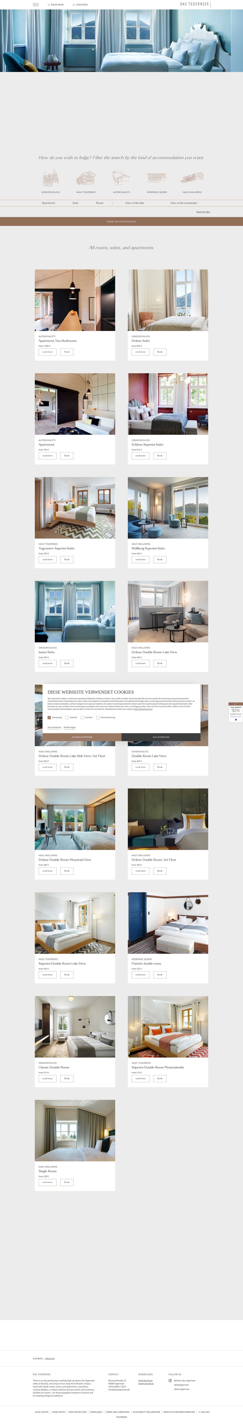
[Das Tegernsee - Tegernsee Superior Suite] (75, 508)
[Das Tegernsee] (182, 4)
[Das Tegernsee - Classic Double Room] (75, 1027)
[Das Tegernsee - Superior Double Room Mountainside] (168, 1027)
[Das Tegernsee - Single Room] (75, 1130)
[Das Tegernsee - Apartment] (75, 404)
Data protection (77, 1411)
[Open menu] (36, 5)
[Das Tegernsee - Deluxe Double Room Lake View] (168, 611)
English (50, 1358)
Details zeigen (70, 727)
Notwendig (57, 717)
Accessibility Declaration (146, 1411)
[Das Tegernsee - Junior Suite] (75, 611)
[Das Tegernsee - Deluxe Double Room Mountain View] (75, 819)
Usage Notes (58, 1411)
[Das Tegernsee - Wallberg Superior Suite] (168, 508)
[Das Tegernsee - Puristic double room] (168, 923)
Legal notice (42, 1411)
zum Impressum (54, 727)
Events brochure (146, 1383)
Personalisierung (108, 717)
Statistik (73, 717)
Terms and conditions (117, 1411)
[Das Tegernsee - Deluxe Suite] (168, 300)
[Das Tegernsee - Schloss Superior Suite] (168, 404)
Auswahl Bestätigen (82, 737)
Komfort (89, 717)
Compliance (96, 1411)
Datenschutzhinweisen (143, 709)
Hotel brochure (145, 1380)
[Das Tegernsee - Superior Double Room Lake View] (75, 923)
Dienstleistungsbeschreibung (179, 1411)
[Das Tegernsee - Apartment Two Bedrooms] (75, 300)
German (38, 1358)
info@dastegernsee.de (119, 1389)
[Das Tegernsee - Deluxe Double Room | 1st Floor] (168, 819)
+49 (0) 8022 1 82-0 (117, 1386)
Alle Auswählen (161, 737)
